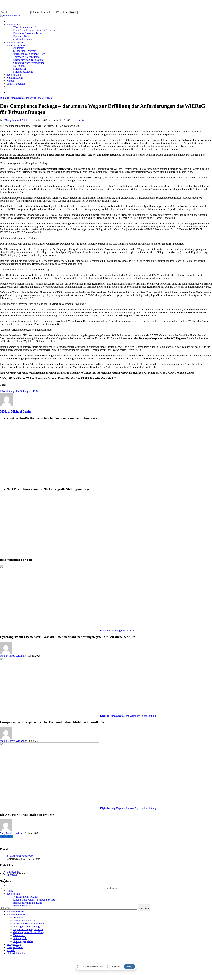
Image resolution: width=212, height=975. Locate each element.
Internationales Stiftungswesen (29, 923)
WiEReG (33, 391)
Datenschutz (13, 871)
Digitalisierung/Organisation (14, 97)
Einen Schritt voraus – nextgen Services (34, 899)
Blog (102, 630)
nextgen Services (15, 911)
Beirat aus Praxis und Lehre (27, 902)
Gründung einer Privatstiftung (28, 932)
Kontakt (11, 950)
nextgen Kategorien (17, 914)
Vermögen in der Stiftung (143, 715)
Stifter (17, 391)
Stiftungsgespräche (23, 941)
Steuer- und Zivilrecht (40, 97)
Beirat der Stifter (21, 905)
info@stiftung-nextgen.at (20, 855)
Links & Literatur (16, 953)
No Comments (76, 120)
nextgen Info (13, 893)
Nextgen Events (15, 947)
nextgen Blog (14, 944)
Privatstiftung (7, 391)
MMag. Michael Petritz (16, 120)
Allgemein (18, 917)
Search (72, 12)
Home (10, 890)
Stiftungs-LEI (20, 938)
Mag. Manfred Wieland (12, 655)
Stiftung (24, 391)
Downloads (19, 935)
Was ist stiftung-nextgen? (26, 896)
